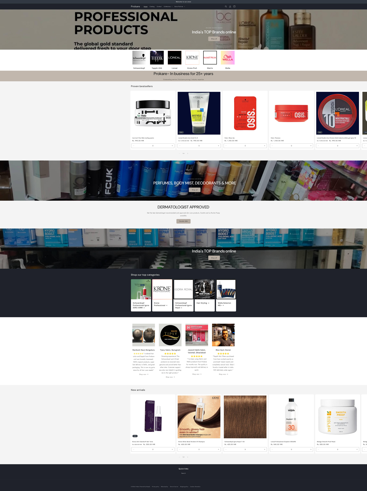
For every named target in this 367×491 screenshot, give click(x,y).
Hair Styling (202, 303)
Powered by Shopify (145, 486)
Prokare (138, 486)
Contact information (195, 486)
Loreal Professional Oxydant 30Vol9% (283, 442)
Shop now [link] (142, 374)
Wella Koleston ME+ (224, 304)
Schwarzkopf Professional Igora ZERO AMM (141, 305)
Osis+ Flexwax (275, 138)
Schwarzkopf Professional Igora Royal (183, 305)
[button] (168, 6)
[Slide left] (179, 153)
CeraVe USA (183, 221)
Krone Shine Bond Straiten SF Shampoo (191, 442)
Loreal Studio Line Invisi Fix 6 (188, 138)
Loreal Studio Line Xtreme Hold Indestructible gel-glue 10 (336, 138)
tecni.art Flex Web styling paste (143, 138)
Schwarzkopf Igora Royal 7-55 (235, 442)
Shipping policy (184, 486)
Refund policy (164, 486)
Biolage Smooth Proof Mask (326, 442)
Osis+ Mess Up (230, 138)
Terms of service (174, 486)
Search (183, 473)
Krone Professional (159, 304)
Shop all (214, 39)
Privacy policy (155, 486)
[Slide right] (188, 153)
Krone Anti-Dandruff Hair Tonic (142, 442)
